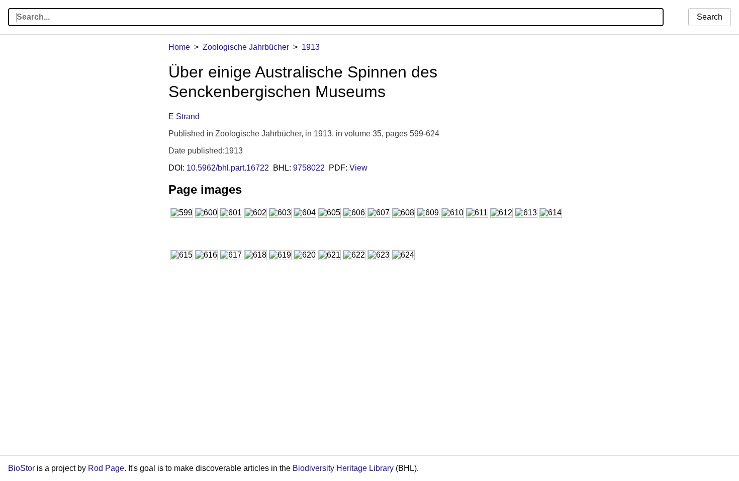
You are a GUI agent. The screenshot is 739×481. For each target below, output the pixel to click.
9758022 (309, 168)
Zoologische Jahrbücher (246, 47)
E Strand (184, 116)
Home (179, 47)
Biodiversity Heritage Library (343, 468)
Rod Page (106, 468)
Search (709, 17)
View (358, 168)
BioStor (21, 468)
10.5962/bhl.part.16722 (228, 168)
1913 (311, 47)
